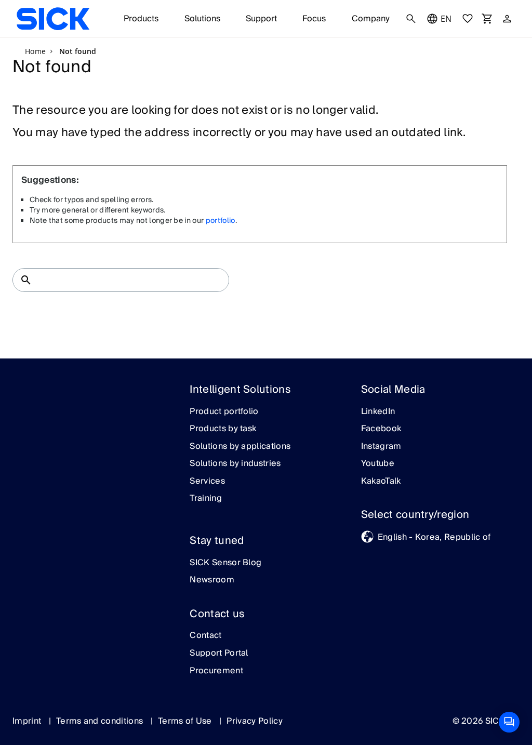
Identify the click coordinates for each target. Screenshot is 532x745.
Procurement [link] (216, 671)
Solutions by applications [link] (240, 447)
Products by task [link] (223, 429)
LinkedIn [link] (378, 412)
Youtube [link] (377, 464)
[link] (53, 18)
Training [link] (206, 498)
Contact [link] (205, 636)
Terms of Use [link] (186, 721)
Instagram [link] (381, 447)
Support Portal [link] (219, 653)
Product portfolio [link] (224, 412)
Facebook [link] (381, 429)
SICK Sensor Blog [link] (225, 563)
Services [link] (207, 481)
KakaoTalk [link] (381, 481)
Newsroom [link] (212, 580)
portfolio (220, 221)
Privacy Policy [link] (254, 721)
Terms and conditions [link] (100, 721)
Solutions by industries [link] (235, 464)
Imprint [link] (28, 721)
